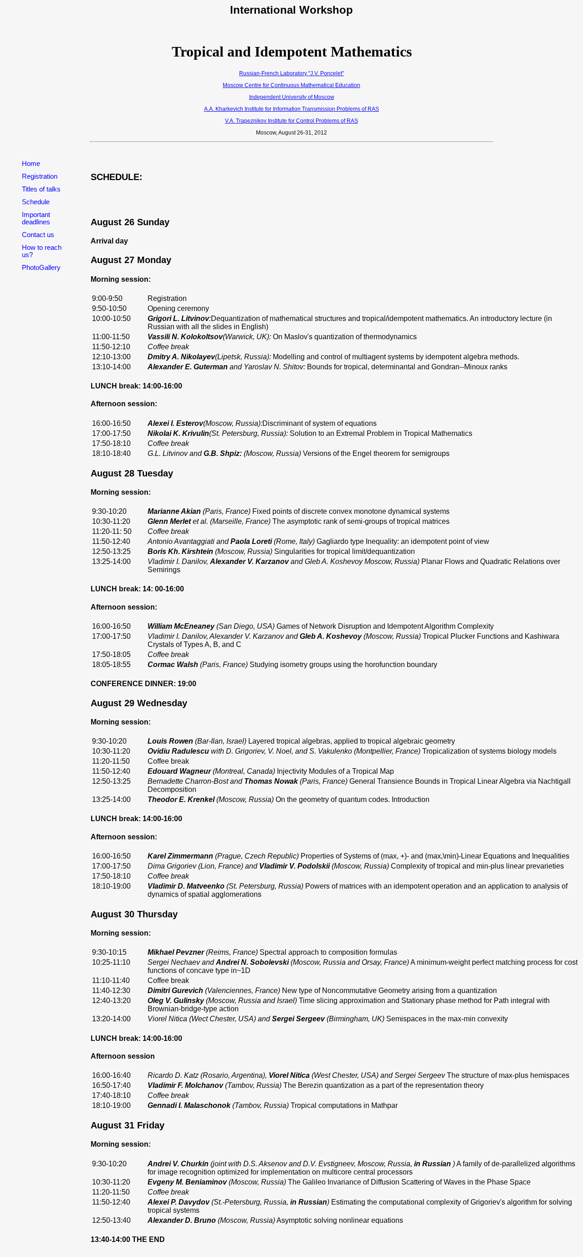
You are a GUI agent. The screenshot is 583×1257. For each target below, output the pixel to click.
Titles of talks (41, 189)
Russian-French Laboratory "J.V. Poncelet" (291, 73)
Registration (39, 176)
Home (31, 163)
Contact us (38, 234)
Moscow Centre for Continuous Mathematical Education (291, 85)
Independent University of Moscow (291, 97)
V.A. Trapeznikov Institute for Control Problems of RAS (291, 121)
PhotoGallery (41, 267)
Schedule (36, 202)
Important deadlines (36, 218)
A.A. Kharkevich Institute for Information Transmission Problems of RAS (291, 109)
